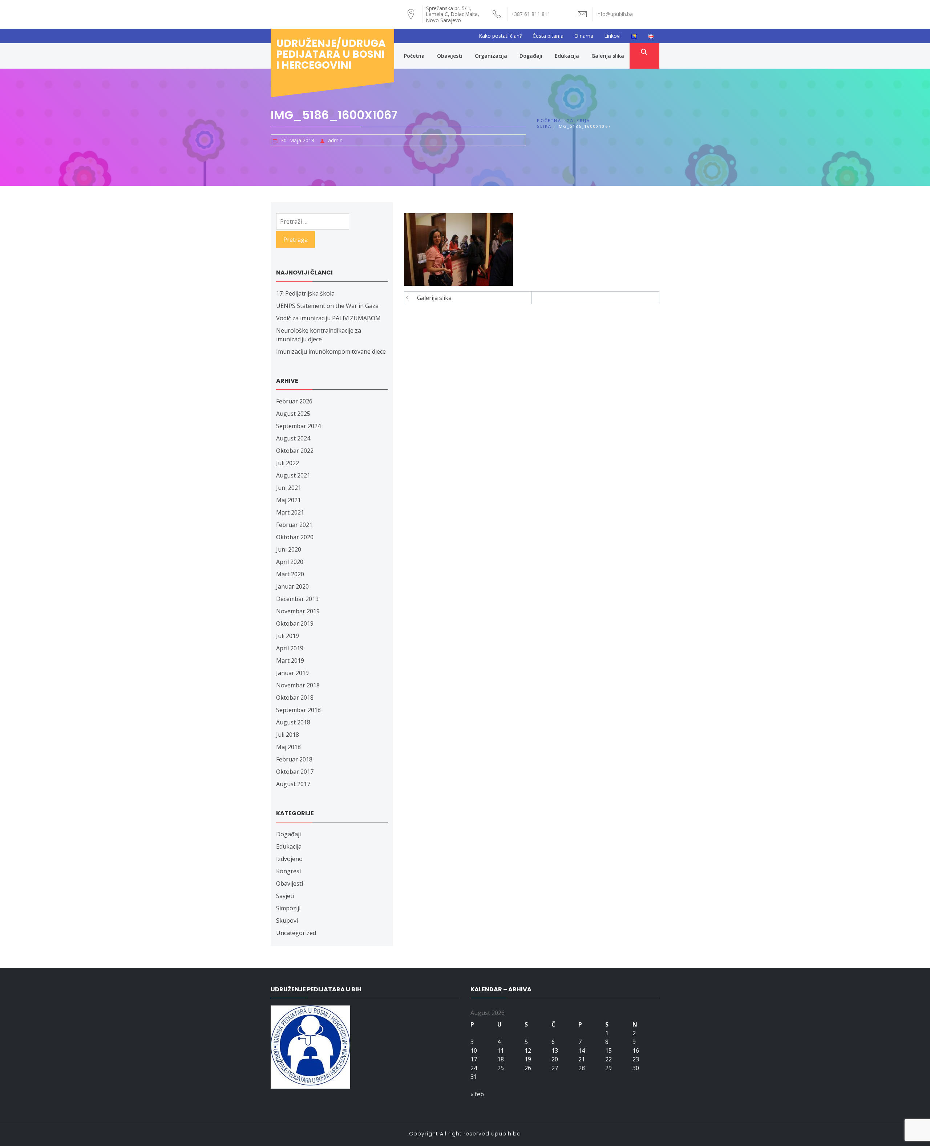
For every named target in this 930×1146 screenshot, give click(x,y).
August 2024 (293, 438)
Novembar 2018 (298, 685)
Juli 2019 (287, 636)
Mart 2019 (290, 661)
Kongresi (288, 871)
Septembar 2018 (298, 710)
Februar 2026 (294, 401)
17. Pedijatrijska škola (305, 293)
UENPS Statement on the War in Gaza (327, 306)
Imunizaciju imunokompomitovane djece (331, 351)
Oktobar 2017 (295, 772)
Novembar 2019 (298, 611)
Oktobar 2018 (295, 698)
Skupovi (287, 920)
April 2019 (289, 648)
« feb (477, 1094)
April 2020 (289, 562)
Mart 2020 (290, 574)
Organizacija (491, 55)
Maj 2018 (288, 747)
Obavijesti (449, 55)
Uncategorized (296, 933)
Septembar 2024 (298, 426)
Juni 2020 (288, 549)
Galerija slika (607, 55)
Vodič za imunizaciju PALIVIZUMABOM (328, 318)
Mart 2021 (290, 512)
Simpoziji (288, 908)
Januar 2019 (292, 673)
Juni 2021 (288, 488)
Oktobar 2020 (295, 537)
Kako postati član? (500, 35)
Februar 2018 (294, 759)
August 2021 (293, 475)
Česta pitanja (548, 35)
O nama (583, 35)
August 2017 (293, 784)
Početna (414, 55)
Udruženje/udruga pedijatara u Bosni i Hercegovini (331, 54)
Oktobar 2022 (295, 451)
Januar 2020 (292, 586)
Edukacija (567, 55)
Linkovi (612, 35)
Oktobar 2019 (295, 623)
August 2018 (293, 722)
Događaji (530, 55)
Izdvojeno (289, 859)
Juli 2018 (287, 735)
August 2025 (293, 414)
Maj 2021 (288, 500)
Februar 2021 (294, 525)
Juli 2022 (287, 463)
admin (335, 140)
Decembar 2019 (297, 599)
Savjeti (285, 896)
